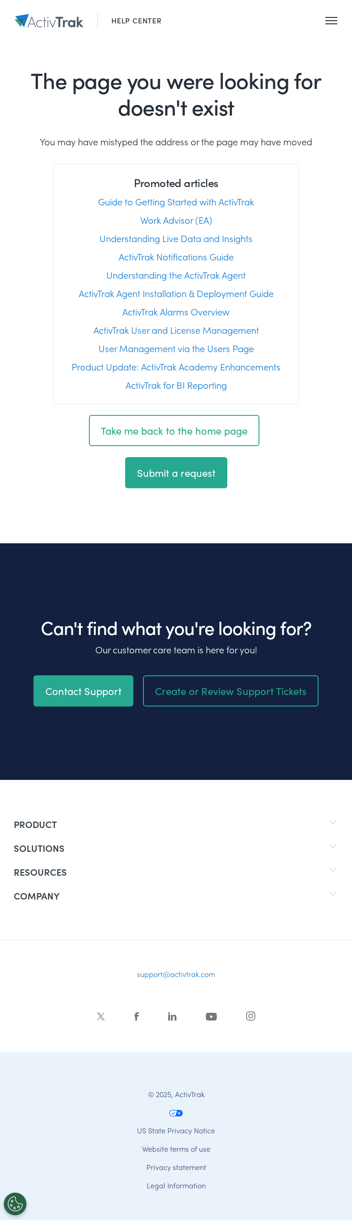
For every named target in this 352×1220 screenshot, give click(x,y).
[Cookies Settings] (15, 1203)
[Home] (49, 21)
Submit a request (176, 473)
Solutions (39, 848)
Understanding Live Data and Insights (176, 238)
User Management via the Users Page (176, 348)
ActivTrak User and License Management (176, 330)
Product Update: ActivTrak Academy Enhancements (176, 367)
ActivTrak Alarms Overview (176, 312)
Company (37, 895)
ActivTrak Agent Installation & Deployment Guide (176, 293)
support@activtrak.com (176, 974)
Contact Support (83, 691)
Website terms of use (176, 1148)
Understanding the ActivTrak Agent (176, 275)
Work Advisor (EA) (176, 220)
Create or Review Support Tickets (231, 691)
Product (35, 824)
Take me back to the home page (174, 430)
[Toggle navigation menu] (331, 20)
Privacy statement (176, 1166)
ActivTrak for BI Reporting (176, 385)
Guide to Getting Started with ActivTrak (176, 202)
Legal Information (176, 1185)
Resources (40, 872)
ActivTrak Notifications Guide (176, 257)
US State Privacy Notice (176, 1130)
